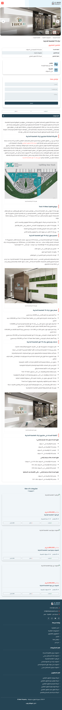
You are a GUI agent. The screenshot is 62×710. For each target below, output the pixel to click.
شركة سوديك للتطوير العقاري (51, 678)
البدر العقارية (55, 628)
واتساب (45, 111)
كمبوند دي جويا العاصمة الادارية (49, 585)
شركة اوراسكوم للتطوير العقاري (50, 686)
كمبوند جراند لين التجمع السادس (50, 661)
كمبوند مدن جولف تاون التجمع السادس (48, 664)
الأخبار (57, 636)
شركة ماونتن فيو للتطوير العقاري (50, 681)
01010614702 (54, 608)
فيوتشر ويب (29, 703)
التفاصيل (11, 523)
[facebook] (48, 618)
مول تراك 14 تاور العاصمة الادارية (31, 157)
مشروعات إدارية (38, 53)
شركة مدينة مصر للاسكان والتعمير (49, 692)
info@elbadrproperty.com (51, 611)
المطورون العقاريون (53, 633)
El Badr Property (22, 699)
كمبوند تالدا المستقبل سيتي (51, 656)
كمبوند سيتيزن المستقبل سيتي (50, 667)
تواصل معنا (56, 639)
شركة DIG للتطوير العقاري (35, 56)
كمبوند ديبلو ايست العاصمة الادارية (48, 550)
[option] (30, 21)
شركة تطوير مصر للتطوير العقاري (50, 689)
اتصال (16, 111)
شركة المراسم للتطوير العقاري (50, 683)
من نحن (57, 642)
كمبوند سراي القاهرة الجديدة (51, 653)
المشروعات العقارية (53, 631)
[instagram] (58, 618)
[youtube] (55, 618)
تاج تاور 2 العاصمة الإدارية (51, 515)
